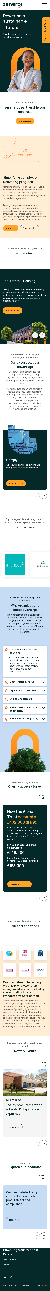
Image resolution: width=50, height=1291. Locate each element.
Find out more (12, 310)
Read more (14, 1127)
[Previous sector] (35, 335)
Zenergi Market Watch (45, 30)
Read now (15, 1219)
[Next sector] (42, 335)
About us (10, 228)
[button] (44, 1235)
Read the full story (21, 884)
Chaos (44, 1285)
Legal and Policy (9, 1260)
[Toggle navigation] (44, 4)
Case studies (29, 228)
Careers (6, 1264)
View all (41, 797)
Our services (25, 121)
